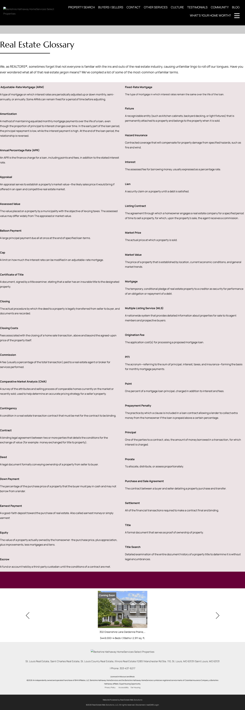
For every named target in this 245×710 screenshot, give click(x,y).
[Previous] (27, 615)
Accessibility (123, 687)
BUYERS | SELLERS (110, 7)
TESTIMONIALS (197, 7)
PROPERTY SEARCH (81, 7)
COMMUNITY (220, 7)
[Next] (217, 615)
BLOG (236, 7)
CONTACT (133, 7)
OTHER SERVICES (156, 7)
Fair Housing (135, 687)
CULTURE (177, 7)
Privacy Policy (110, 687)
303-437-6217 (127, 668)
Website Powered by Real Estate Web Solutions (122, 699)
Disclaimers (140, 704)
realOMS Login (152, 704)
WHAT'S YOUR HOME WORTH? (210, 15)
